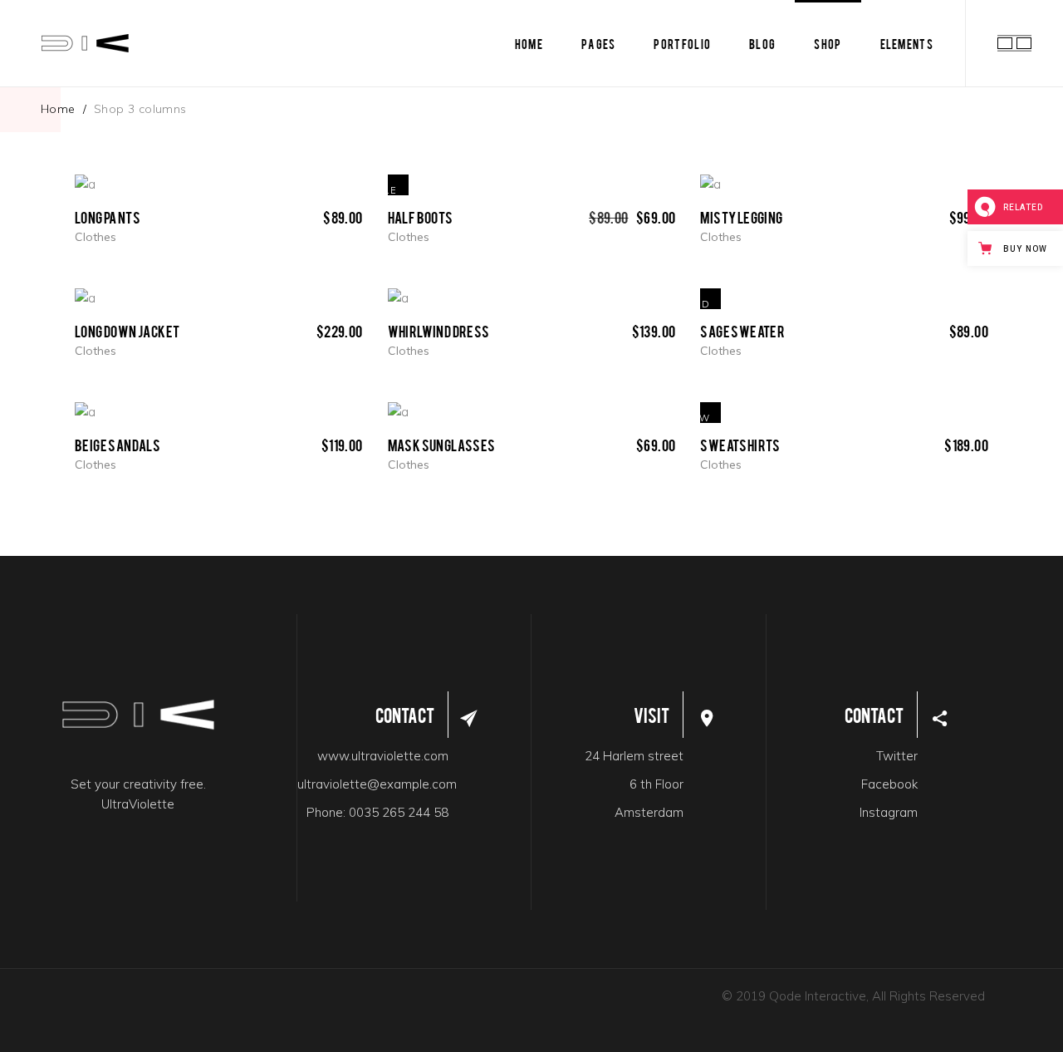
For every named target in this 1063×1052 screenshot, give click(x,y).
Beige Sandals (117, 444)
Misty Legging (741, 216)
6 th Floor (656, 784)
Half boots (420, 216)
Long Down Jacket (127, 330)
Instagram (889, 812)
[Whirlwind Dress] (398, 298)
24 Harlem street (634, 756)
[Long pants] (85, 184)
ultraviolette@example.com (377, 784)
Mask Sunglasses (442, 444)
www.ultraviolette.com (382, 756)
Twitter (897, 756)
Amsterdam (649, 812)
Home (58, 108)
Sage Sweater (742, 330)
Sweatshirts (740, 444)
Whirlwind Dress (439, 330)
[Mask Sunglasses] (398, 413)
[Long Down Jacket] (85, 298)
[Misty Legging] (710, 184)
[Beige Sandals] (85, 413)
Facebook (889, 784)
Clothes (95, 236)
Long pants (107, 216)
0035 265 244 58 (398, 812)
